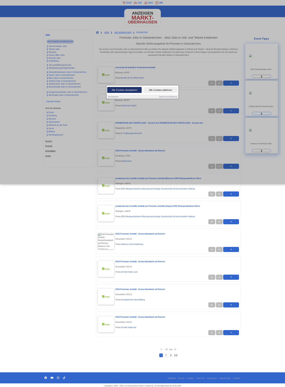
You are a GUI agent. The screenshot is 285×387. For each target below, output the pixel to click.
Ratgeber (172, 378)
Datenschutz (225, 378)
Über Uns (200, 378)
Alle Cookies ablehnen (160, 90)
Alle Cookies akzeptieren (124, 90)
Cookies (236, 378)
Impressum (212, 378)
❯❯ (175, 355)
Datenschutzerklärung (168, 97)
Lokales (190, 378)
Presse (181, 378)
